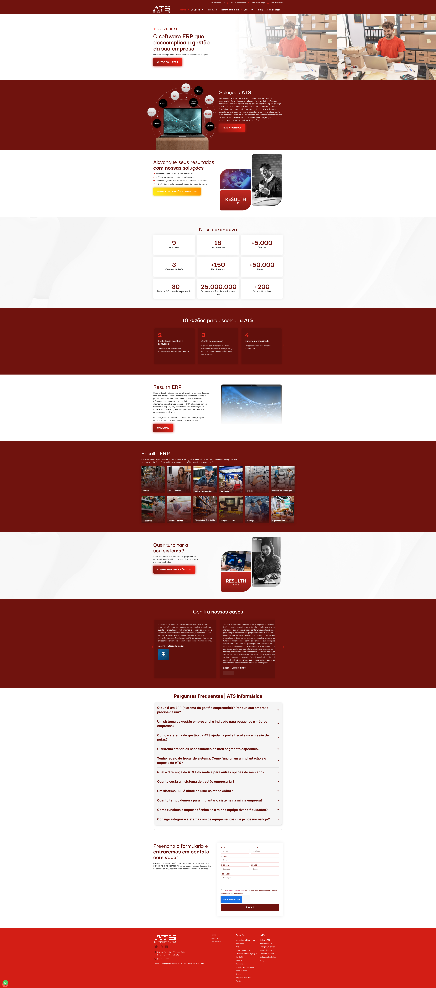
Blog (260, 9)
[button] (152, 344)
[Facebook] (156, 947)
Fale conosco (273, 9)
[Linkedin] (166, 947)
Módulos (212, 9)
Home (183, 9)
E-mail (224, 856)
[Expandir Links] (5, 982)
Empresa (225, 865)
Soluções (195, 9)
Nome (223, 847)
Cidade (254, 865)
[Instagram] (161, 947)
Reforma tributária (230, 9)
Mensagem (226, 874)
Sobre (247, 9)
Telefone (255, 847)
